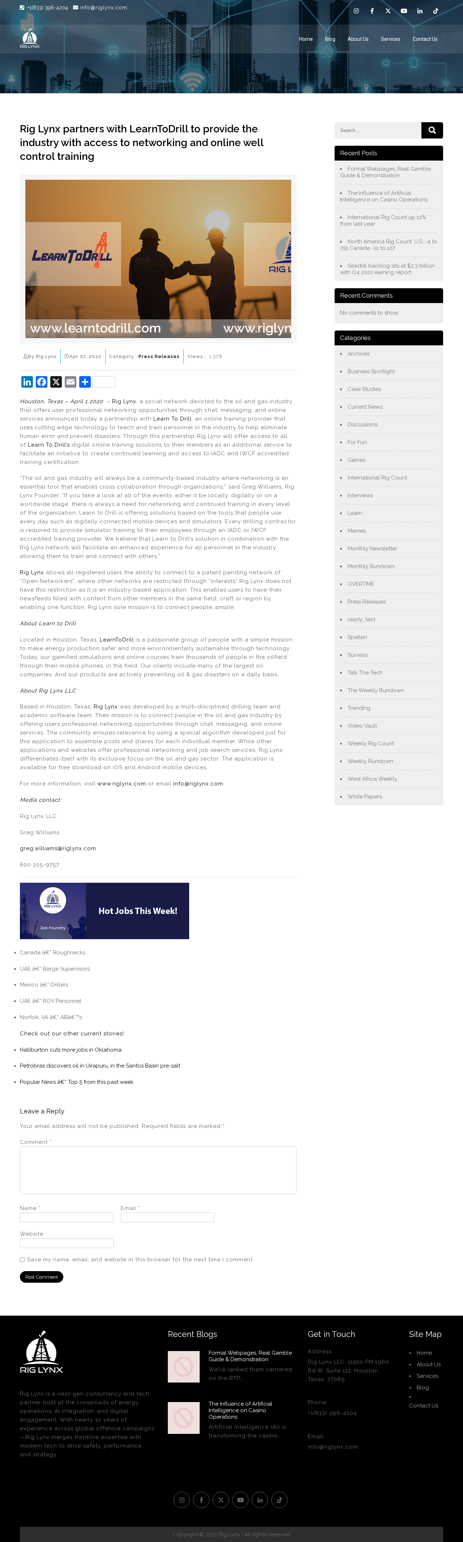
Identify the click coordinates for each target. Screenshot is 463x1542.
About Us (358, 39)
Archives (358, 353)
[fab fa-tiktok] (436, 12)
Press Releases (159, 356)
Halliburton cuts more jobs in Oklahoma (71, 1050)
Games (356, 460)
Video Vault (362, 726)
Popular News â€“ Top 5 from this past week (76, 1082)
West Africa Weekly (372, 779)
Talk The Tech (365, 672)
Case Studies (364, 389)
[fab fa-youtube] (404, 12)
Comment (36, 1142)
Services (390, 39)
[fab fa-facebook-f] (372, 12)
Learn (355, 513)
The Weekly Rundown (376, 690)
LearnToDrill (117, 639)
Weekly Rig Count (371, 743)
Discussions (362, 424)
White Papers (365, 796)
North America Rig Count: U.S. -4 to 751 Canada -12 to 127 (388, 244)
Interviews (360, 495)
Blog (330, 39)
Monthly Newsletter (372, 548)
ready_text (361, 619)
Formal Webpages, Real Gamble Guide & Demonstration (385, 172)
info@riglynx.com (103, 7)
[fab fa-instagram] (356, 12)
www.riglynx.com (121, 783)
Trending (359, 708)
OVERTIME (361, 584)
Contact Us (425, 39)
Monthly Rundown (371, 566)
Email (130, 1208)
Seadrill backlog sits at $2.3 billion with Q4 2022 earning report (387, 269)
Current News (365, 407)
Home (306, 39)
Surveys (358, 655)
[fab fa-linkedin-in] (420, 12)
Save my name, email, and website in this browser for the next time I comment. (140, 1259)
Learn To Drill (172, 419)
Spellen (357, 637)
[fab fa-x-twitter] (388, 12)
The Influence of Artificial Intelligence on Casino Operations (384, 196)
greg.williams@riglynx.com (58, 848)
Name (30, 1208)
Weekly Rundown (370, 761)
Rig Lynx (124, 401)
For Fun (357, 442)
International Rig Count (377, 477)
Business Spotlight (371, 371)
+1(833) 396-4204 (48, 7)
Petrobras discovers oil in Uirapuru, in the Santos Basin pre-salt (100, 1065)
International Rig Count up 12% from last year (383, 220)
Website (31, 1234)
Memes (357, 531)
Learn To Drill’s (49, 445)
